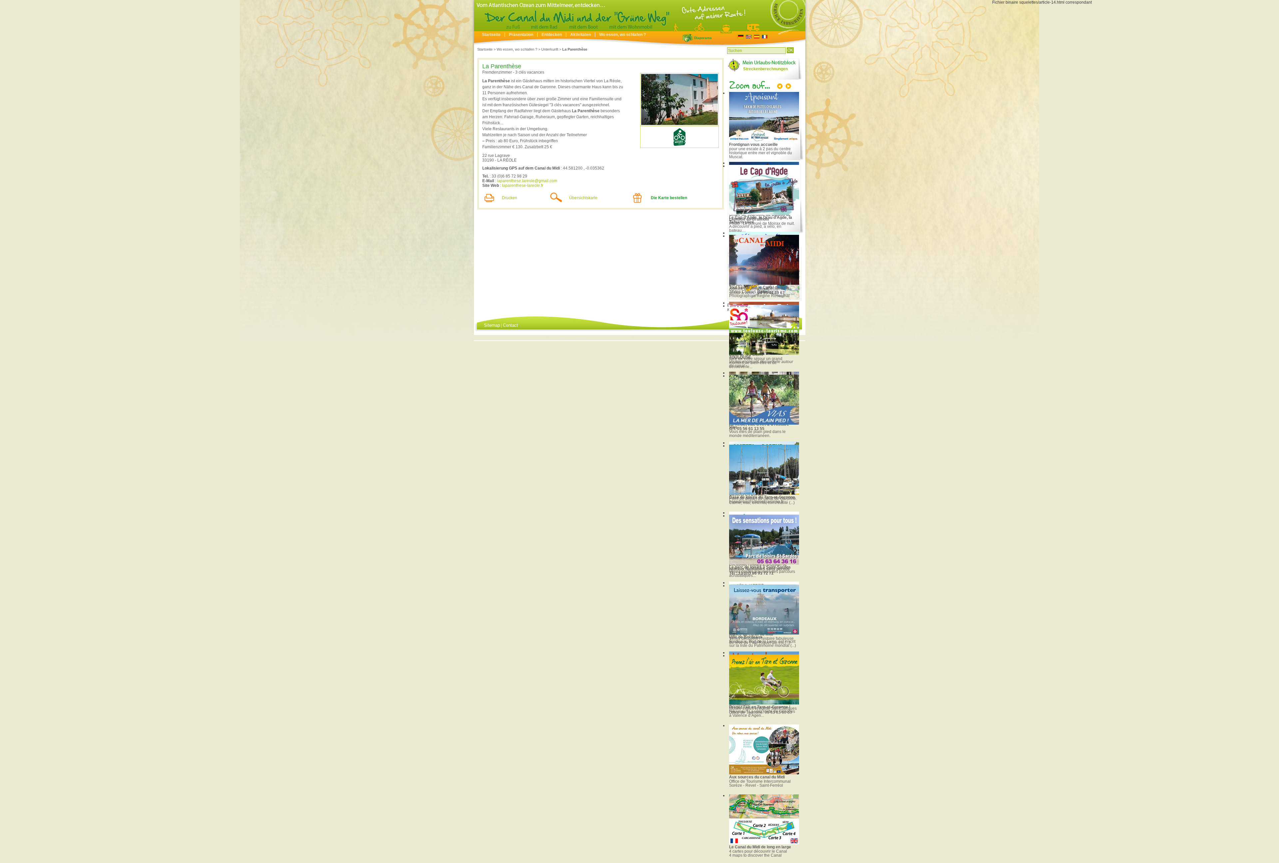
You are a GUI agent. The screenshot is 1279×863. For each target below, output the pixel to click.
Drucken (509, 198)
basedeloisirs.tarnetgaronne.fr (756, 501)
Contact (510, 325)
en (748, 37)
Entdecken (552, 34)
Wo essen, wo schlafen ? (622, 34)
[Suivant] (787, 87)
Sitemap (492, 325)
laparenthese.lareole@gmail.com (527, 181)
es (756, 37)
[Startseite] (639, 29)
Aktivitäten (580, 34)
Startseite (491, 34)
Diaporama (687, 38)
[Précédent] (780, 87)
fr (764, 37)
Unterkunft (549, 49)
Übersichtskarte (583, 198)
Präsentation (521, 34)
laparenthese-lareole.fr (522, 185)
